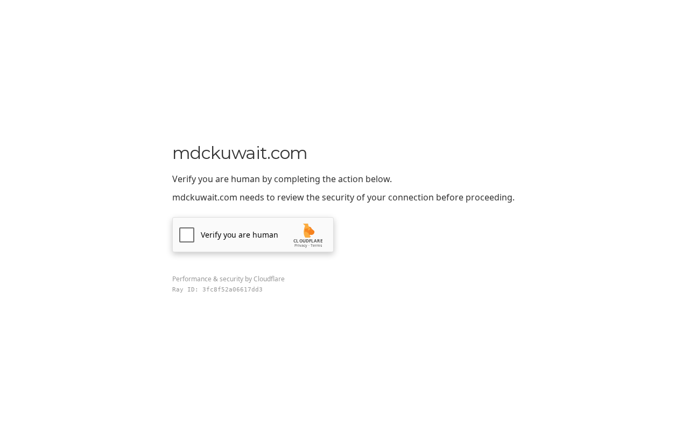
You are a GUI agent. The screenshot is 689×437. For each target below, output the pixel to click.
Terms (316, 245)
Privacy (300, 245)
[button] (253, 234)
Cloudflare (269, 278)
